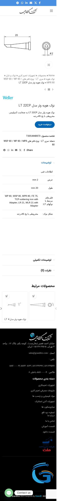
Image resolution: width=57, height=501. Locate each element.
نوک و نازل (11, 75)
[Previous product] (53, 89)
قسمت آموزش (48, 426)
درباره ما (51, 415)
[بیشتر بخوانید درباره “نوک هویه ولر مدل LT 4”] (7, 296)
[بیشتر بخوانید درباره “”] (33, 296)
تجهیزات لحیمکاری (46, 385)
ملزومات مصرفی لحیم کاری (43, 390)
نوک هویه (50, 79)
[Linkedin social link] (26, 3)
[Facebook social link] (40, 3)
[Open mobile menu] (51, 11)
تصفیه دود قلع (48, 412)
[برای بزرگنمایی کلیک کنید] (48, 64)
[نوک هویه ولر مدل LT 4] (15, 304)
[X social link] (35, 3)
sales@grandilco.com (38, 353)
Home (52, 75)
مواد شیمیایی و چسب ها (43, 396)
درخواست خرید (44, 124)
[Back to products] (49, 89)
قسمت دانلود (49, 432)
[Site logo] (28, 10)
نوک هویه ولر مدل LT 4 (15, 319)
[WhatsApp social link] (22, 3)
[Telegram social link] (17, 3)
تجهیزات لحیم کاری (26, 75)
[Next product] (45, 89)
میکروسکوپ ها (48, 407)
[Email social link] (31, 3)
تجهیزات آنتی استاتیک (45, 401)
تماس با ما (50, 421)
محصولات (42, 75)
